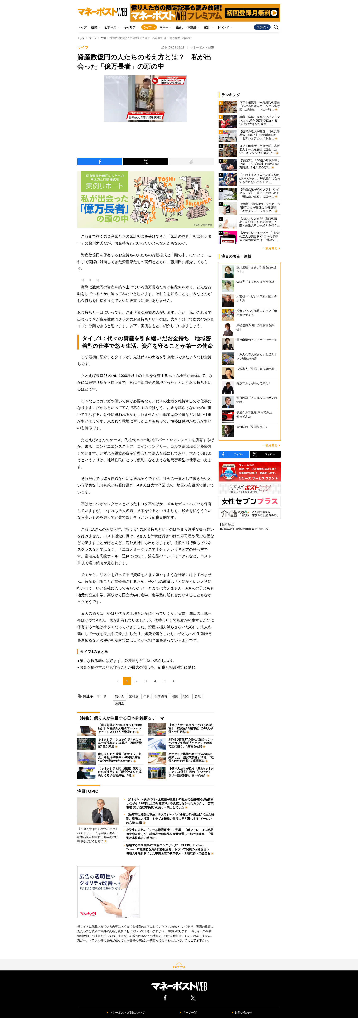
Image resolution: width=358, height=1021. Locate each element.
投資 (94, 27)
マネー (164, 27)
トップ (82, 27)
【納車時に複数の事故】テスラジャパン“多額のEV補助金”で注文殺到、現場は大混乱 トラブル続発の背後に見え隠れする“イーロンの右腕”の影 (170, 818)
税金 (186, 696)
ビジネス (110, 27)
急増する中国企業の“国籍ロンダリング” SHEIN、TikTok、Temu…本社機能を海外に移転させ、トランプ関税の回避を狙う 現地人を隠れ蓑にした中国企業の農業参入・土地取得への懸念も (169, 849)
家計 (207, 27)
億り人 (119, 696)
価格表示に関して (257, 529)
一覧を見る (270, 248)
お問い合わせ (243, 1012)
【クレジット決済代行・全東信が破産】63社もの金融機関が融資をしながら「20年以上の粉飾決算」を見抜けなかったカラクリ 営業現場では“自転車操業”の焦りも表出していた (170, 803)
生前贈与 (161, 696)
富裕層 (133, 696)
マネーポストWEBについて (127, 1012)
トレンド (223, 27)
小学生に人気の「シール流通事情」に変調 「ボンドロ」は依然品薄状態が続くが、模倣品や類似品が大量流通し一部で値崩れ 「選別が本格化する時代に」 (169, 834)
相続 (175, 696)
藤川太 (119, 703)
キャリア (129, 27)
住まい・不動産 (186, 27)
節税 (197, 696)
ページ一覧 (190, 1012)
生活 (103, 37)
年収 (146, 696)
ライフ (147, 27)
